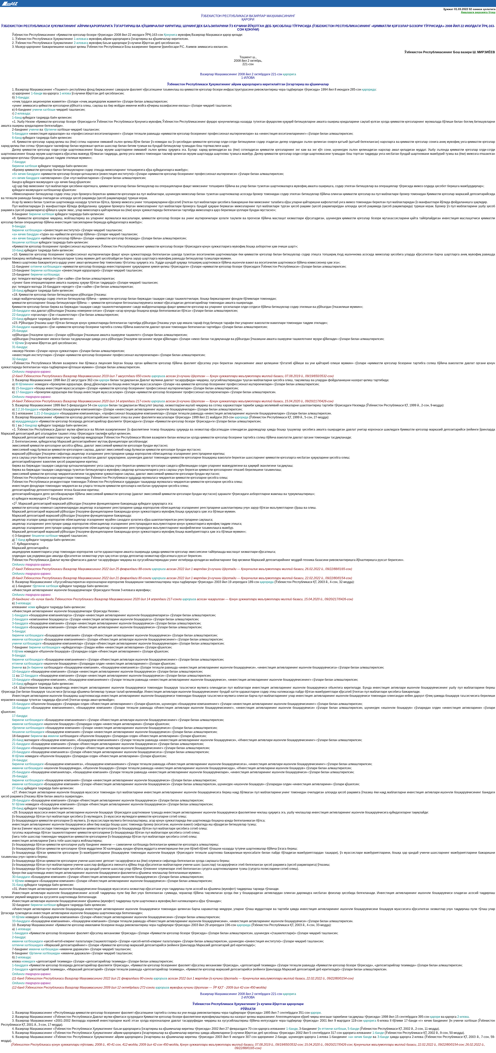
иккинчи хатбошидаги (27, 639)
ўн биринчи (35, 667)
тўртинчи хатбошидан (44, 953)
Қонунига (171, 34)
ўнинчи (17, 667)
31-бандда (19, 347)
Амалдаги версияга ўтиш (478, 12)
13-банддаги (21, 679)
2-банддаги (20, 619)
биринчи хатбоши (24, 166)
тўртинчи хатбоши (45, 586)
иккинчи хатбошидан (44, 949)
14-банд (17, 683)
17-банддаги (24, 392)
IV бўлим (18, 804)
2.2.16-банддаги (27, 409)
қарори (104, 380)
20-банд (17, 740)
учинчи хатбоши (43, 109)
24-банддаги (21, 327)
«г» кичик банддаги (25, 178)
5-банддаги (20, 133)
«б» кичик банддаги (26, 174)
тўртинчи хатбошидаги (28, 727)
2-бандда (18, 937)
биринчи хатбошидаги (28, 635)
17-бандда (19, 715)
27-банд (17, 788)
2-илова (463, 1016)
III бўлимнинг (25, 384)
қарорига (289, 74)
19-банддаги (21, 310)
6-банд (17, 137)
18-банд (17, 290)
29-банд (17, 808)
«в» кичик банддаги (26, 238)
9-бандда (18, 226)
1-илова (65, 93)
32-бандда (19, 359)
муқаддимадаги (27, 421)
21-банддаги (21, 744)
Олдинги (18, 371)
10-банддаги (21, 671)
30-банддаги (21, 876)
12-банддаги (29, 675)
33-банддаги (21, 921)
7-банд (20, 539)
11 (13, 675)
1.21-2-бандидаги (46, 413)
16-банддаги (21, 707)
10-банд (17, 250)
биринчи (37, 736)
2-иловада (22, 113)
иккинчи (53, 736)
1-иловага (81, 38)
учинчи (34, 129)
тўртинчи (50, 129)
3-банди (383, 1036)
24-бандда (19, 760)
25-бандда (19, 330)
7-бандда (18, 162)
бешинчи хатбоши (25, 242)
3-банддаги (20, 623)
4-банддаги (20, 627)
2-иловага (81, 43)
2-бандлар (29, 425)
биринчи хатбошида (45, 274)
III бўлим (18, 756)
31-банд (17, 884)
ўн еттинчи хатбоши (332, 1028)
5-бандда (18, 631)
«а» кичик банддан (25, 234)
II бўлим (17, 651)
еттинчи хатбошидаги (27, 663)
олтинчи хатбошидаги (46, 266)
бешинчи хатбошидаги (28, 732)
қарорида (369, 89)
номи (31, 607)
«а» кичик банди (360, 1036)
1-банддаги (20, 615)
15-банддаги (24, 388)
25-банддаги (21, 772)
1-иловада (23, 929)
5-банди (353, 1028)
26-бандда (19, 776)
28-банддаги (21, 800)
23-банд (17, 318)
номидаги (28, 961)
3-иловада (23, 603)
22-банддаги (21, 314)
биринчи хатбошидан (27, 230)
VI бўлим (18, 917)
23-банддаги (21, 752)
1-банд (17, 117)
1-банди (36, 93)
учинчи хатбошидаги (26, 643)
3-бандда (22, 97)
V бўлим (18, 343)
